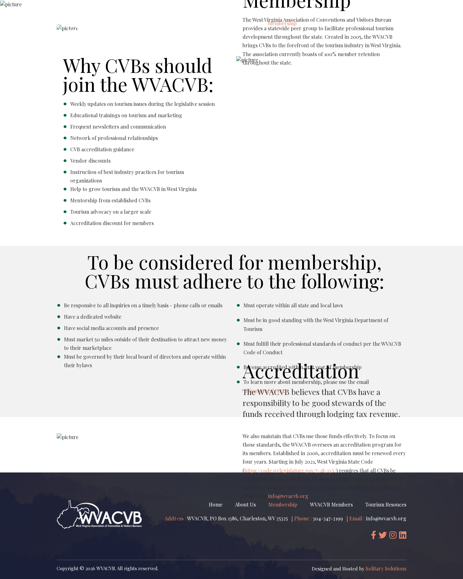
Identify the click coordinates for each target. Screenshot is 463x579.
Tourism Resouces (381, 23)
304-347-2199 (327, 518)
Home (219, 23)
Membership (282, 23)
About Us (246, 23)
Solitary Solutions (386, 568)
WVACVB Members (328, 23)
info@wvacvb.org (385, 518)
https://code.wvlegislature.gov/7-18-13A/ (290, 470)
